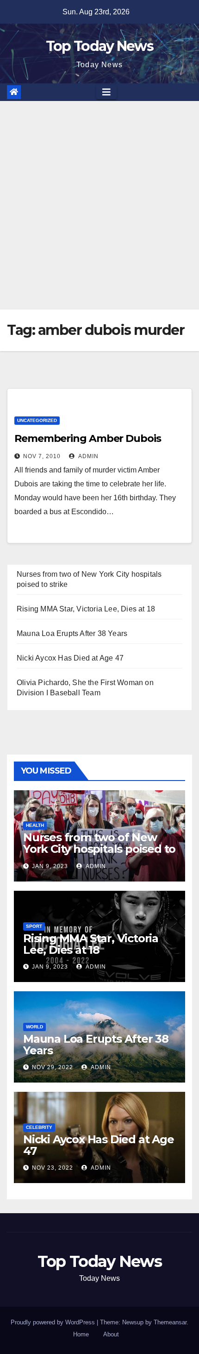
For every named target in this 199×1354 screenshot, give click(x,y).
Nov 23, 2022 (52, 1168)
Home (81, 1334)
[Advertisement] (99, 205)
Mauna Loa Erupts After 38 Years (72, 633)
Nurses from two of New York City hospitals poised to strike (99, 849)
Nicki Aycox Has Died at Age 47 (70, 658)
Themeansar (170, 1322)
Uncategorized (37, 420)
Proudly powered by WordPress (54, 1322)
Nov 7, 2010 (42, 456)
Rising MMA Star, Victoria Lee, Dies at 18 (86, 609)
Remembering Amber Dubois (87, 438)
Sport (34, 926)
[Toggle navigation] (106, 92)
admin (88, 456)
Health (35, 825)
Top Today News (99, 46)
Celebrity (39, 1127)
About (111, 1334)
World (34, 1026)
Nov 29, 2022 (52, 1067)
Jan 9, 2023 (50, 866)
